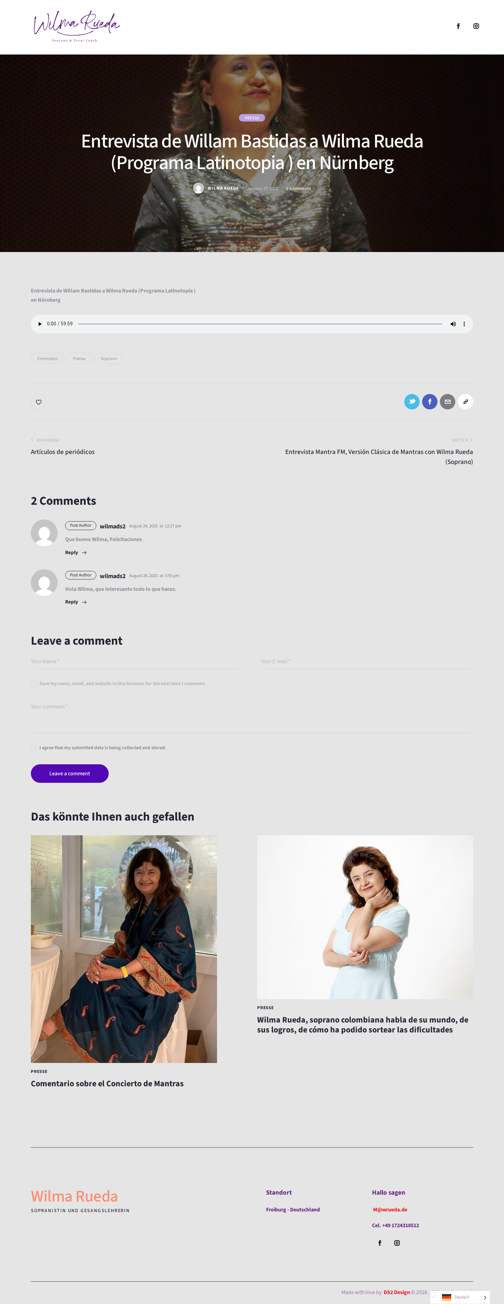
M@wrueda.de (390, 1209)
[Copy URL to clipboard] (465, 401)
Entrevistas (47, 359)
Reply (72, 552)
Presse (252, 118)
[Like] (39, 401)
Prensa (79, 359)
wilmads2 (113, 526)
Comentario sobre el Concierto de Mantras (107, 1084)
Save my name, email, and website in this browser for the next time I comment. (122, 683)
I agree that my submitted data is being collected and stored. (102, 747)
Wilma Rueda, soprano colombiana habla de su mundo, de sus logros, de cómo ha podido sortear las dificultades (362, 1025)
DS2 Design (397, 1292)
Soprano (109, 359)
